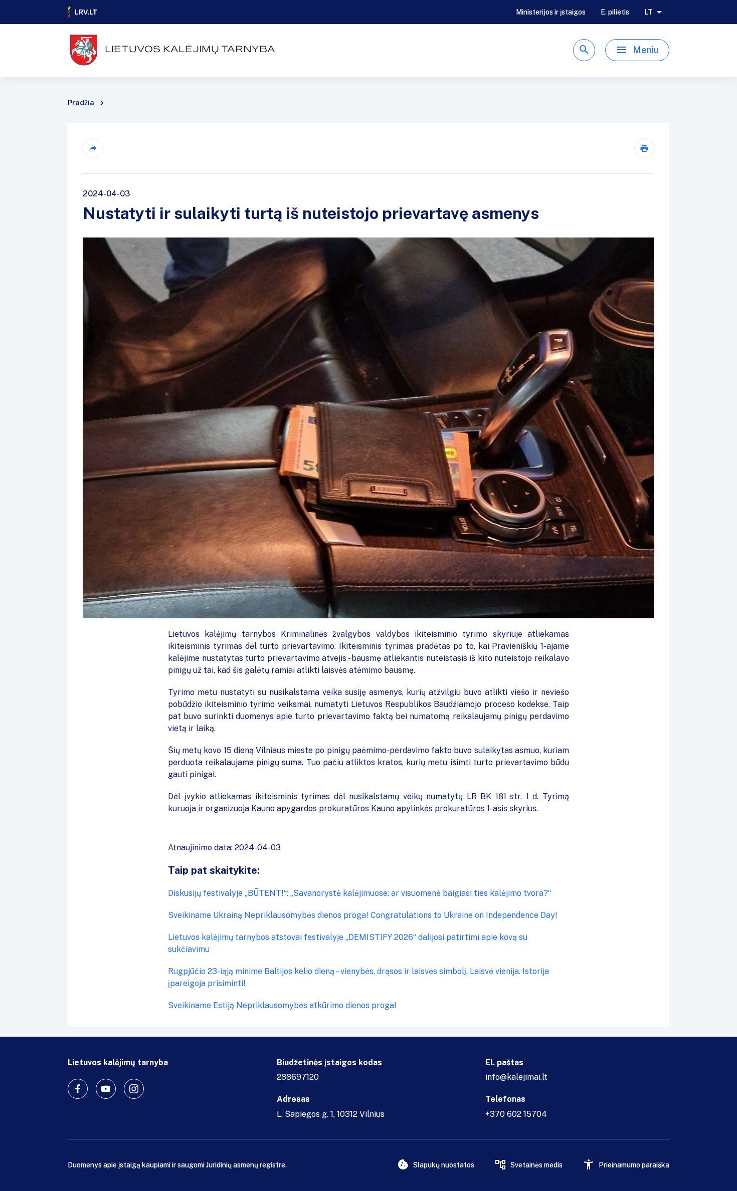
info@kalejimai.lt (516, 1077)
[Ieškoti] (584, 50)
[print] (644, 148)
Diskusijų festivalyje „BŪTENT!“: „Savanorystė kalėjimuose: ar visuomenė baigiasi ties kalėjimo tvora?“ (359, 893)
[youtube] (106, 1089)
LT (648, 12)
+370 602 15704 (516, 1114)
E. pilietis (615, 12)
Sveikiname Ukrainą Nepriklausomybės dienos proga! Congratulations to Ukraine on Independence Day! (363, 915)
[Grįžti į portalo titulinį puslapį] (83, 12)
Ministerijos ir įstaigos (551, 12)
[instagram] (134, 1089)
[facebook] (78, 1089)
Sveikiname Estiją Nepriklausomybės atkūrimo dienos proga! (282, 1005)
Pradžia (81, 103)
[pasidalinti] (93, 148)
